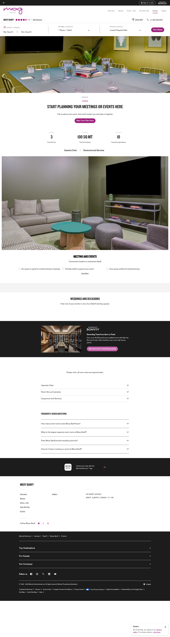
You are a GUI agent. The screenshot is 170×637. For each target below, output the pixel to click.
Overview (111, 11)
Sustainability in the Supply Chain (132, 589)
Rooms (120, 11)
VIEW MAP (139, 20)
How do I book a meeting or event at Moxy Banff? (61, 449)
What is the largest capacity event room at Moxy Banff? (64, 432)
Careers (37, 589)
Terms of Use (47, 589)
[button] (147, 3)
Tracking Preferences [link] (25, 589)
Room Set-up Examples (51, 392)
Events (155, 11)
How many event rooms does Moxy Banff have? (60, 424)
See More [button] (85, 273)
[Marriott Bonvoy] (161, 2)
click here (156, 632)
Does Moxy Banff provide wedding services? (59, 440)
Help (40, 592)
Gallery (164, 11)
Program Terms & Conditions (63, 589)
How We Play (144, 11)
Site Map (22, 592)
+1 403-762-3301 (156, 20)
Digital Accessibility (112, 589)
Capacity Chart (70, 150)
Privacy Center (79, 589)
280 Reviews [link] (37, 20)
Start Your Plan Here (85, 120)
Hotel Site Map (32, 592)
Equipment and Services (93, 150)
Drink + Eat (131, 11)
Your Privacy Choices (97, 589)
